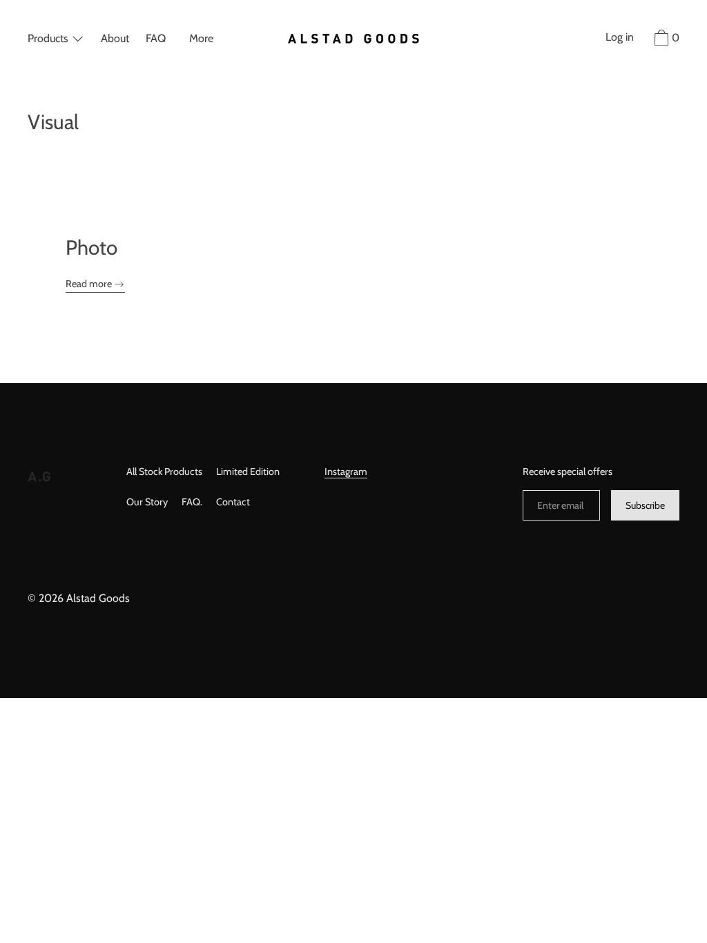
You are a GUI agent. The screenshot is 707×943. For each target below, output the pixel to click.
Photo (91, 247)
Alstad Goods (98, 598)
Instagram (346, 471)
